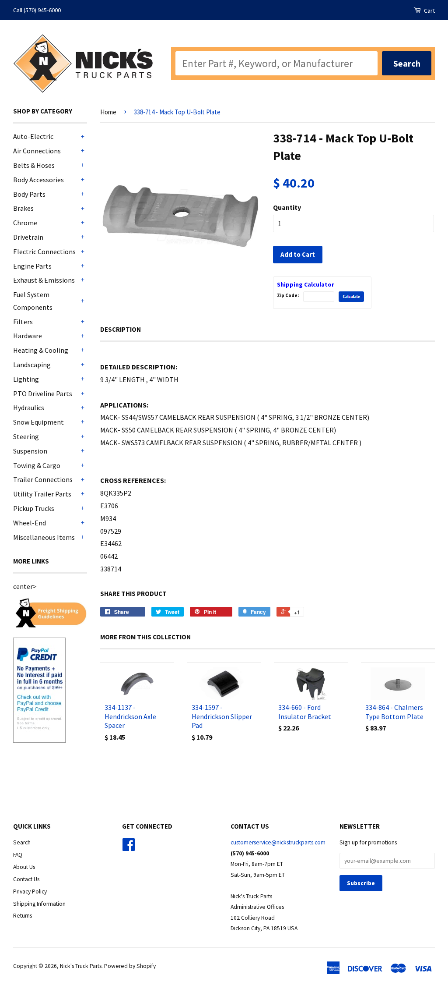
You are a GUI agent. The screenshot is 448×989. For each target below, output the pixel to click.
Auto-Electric (33, 136)
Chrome (25, 222)
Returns (22, 915)
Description (120, 329)
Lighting (26, 379)
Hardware (27, 335)
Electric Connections (44, 251)
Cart (429, 10)
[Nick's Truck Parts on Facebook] (128, 847)
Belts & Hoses (34, 165)
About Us (24, 867)
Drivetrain (28, 237)
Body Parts (29, 194)
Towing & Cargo (36, 465)
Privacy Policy (30, 891)
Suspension (30, 451)
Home (108, 112)
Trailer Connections (43, 479)
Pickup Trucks (33, 508)
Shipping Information (39, 903)
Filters (23, 321)
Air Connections (37, 150)
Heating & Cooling (40, 350)
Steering (26, 436)
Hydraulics (28, 407)
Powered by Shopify (130, 966)
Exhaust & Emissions (44, 280)
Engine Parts (32, 266)
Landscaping (32, 364)
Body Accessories (38, 179)
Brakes (23, 208)
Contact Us (26, 879)
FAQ (17, 854)
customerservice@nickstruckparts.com (278, 842)
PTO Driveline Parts (42, 393)
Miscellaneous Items (44, 537)
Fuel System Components (32, 301)
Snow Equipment (38, 422)
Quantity (287, 207)
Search (22, 842)
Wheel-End (29, 522)
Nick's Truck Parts (81, 966)
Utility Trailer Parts (42, 493)
